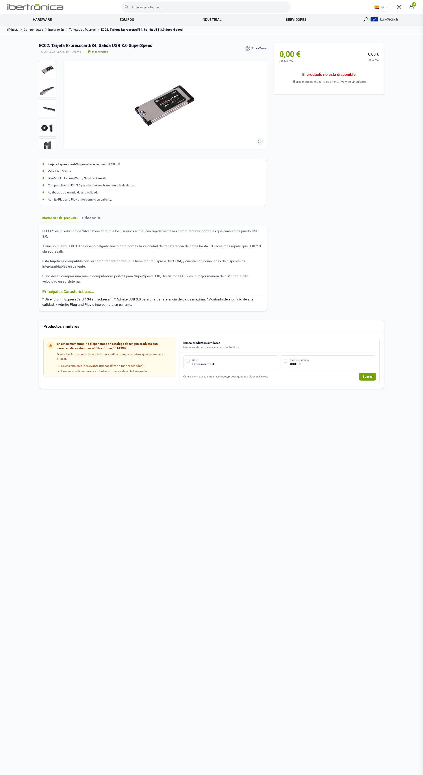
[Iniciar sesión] (399, 7)
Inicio (15, 29)
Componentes (33, 29)
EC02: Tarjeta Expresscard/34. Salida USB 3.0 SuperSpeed (142, 29)
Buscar (367, 376)
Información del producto (59, 218)
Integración (56, 29)
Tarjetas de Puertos (82, 29)
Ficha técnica (91, 218)
